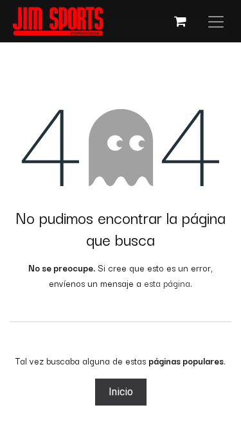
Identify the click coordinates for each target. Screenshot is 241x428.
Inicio (121, 392)
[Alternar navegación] (216, 21)
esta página (167, 283)
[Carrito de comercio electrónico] (180, 21)
